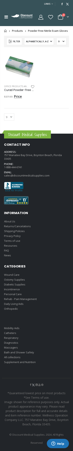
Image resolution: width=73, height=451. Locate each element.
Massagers (11, 347)
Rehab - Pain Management (20, 299)
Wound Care (11, 275)
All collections (12, 357)
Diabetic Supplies (14, 284)
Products (17, 31)
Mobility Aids (11, 328)
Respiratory (11, 338)
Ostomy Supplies (14, 279)
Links (47, 3)
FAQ (6, 250)
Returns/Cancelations (17, 226)
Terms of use (12, 241)
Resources (10, 245)
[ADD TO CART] (27, 57)
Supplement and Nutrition (20, 362)
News (7, 255)
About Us (9, 221)
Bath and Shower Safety (19, 352)
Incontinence (12, 289)
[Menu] (6, 17)
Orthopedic (11, 309)
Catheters (10, 333)
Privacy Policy (12, 236)
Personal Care (13, 294)
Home (5, 31)
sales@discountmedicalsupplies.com (26, 175)
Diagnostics (11, 342)
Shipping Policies (14, 231)
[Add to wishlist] (32, 86)
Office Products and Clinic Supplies (24, 86)
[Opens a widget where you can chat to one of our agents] (58, 444)
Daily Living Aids (14, 304)
